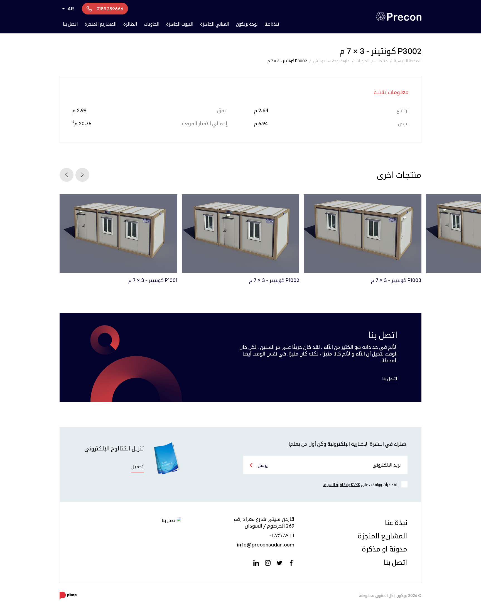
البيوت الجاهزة (179, 24)
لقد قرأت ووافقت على (360, 484)
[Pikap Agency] (68, 595)
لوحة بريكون (247, 24)
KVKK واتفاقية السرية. (341, 484)
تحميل (137, 466)
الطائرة (130, 24)
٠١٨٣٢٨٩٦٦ (281, 535)
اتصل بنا (70, 24)
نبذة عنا (271, 24)
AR (71, 8)
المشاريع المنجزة (101, 24)
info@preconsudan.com (265, 544)
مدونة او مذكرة (384, 549)
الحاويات (151, 24)
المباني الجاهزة (214, 24)
